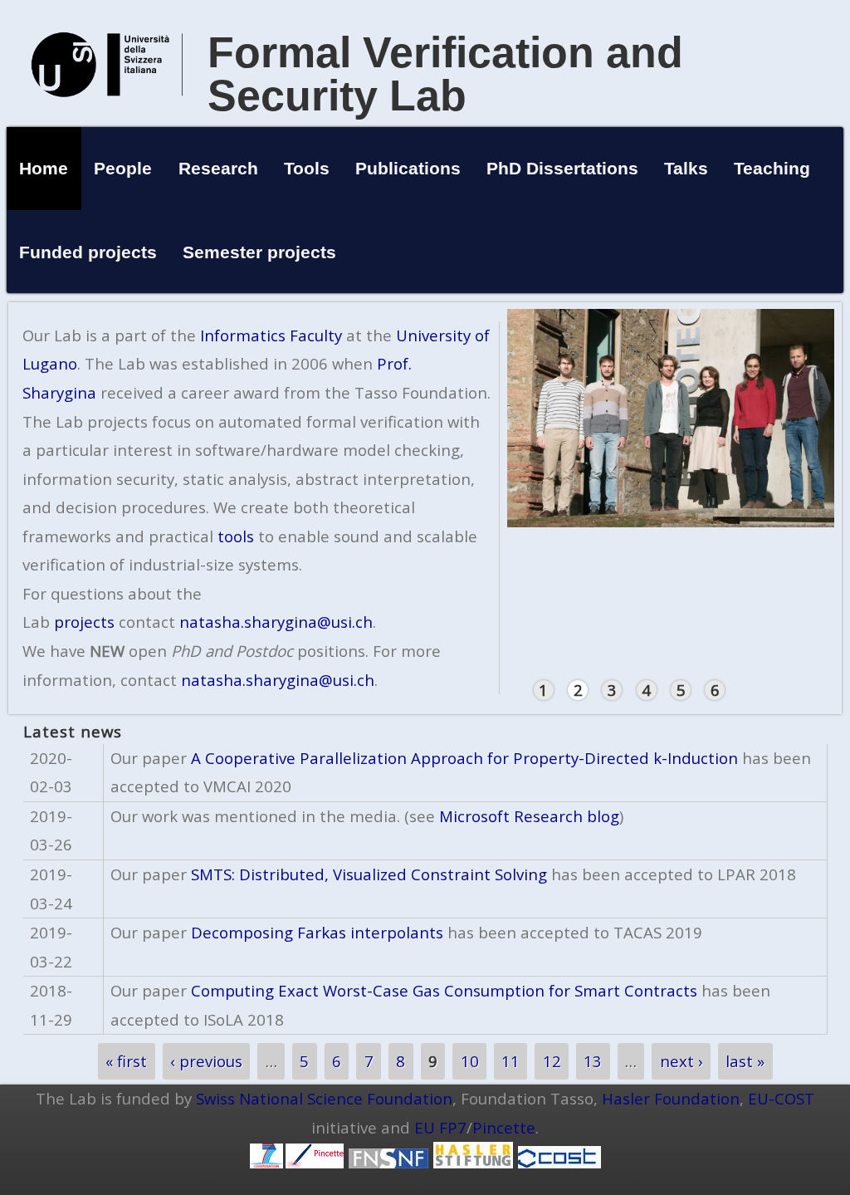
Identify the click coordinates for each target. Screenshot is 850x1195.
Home (43, 168)
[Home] (107, 114)
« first (126, 1061)
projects (84, 621)
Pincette (503, 1127)
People (123, 168)
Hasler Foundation (671, 1098)
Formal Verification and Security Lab (445, 74)
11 (510, 1061)
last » (745, 1061)
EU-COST (781, 1098)
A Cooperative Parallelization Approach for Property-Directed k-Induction (464, 757)
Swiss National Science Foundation (324, 1098)
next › (681, 1061)
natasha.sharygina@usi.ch (276, 621)
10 (470, 1061)
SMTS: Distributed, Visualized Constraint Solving (369, 874)
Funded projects (88, 252)
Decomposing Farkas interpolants (317, 932)
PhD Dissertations (562, 168)
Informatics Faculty (271, 335)
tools (235, 536)
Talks (686, 168)
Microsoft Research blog (527, 816)
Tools (307, 168)
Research (218, 168)
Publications (408, 168)
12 (552, 1061)
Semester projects (259, 252)
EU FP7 (440, 1127)
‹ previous (206, 1061)
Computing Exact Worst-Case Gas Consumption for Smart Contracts (444, 990)
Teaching (772, 168)
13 (593, 1061)
